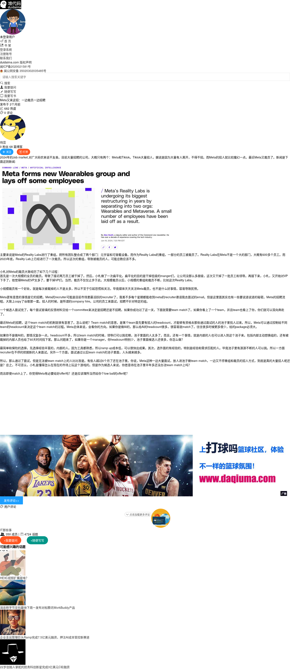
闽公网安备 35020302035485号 (25, 71)
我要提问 (8, 87)
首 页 (5, 41)
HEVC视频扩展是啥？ (14, 578)
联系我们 (6, 58)
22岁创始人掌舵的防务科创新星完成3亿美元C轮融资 (35, 667)
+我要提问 (10, 540)
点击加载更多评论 (138, 514)
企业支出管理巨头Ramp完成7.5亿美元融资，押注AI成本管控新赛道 (44, 637)
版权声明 (26, 62)
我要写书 (8, 96)
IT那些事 (6, 530)
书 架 (5, 45)
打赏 (23, 152)
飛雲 (3, 142)
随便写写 (8, 91)
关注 (6, 152)
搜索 (5, 83)
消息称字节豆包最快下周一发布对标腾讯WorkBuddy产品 (37, 607)
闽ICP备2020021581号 (15, 66)
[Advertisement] (145, 405)
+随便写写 (37, 540)
